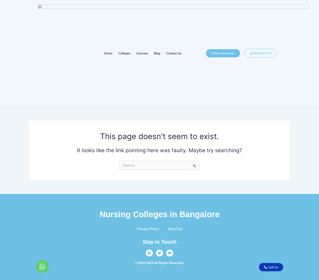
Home (108, 53)
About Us (175, 229)
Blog (157, 53)
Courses (142, 53)
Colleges (124, 53)
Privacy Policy (148, 229)
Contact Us (173, 53)
